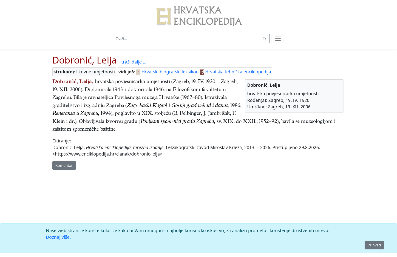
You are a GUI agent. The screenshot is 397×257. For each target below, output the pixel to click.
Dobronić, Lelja (84, 60)
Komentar (64, 165)
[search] (278, 38)
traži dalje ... (133, 62)
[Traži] (265, 38)
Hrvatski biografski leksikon (169, 72)
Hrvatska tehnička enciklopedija (237, 72)
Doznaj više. (58, 237)
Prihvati (374, 245)
